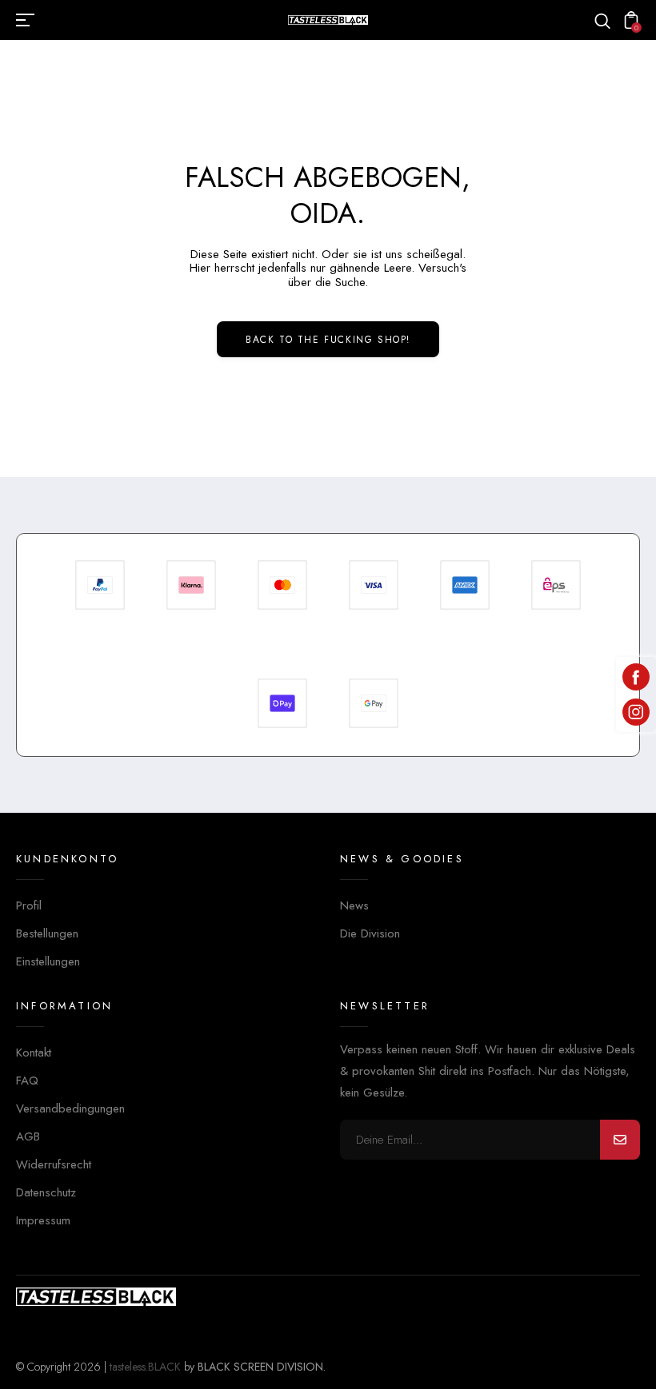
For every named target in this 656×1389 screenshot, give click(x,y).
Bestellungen (47, 933)
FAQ (27, 1080)
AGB (28, 1136)
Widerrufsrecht (53, 1164)
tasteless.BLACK (145, 1367)
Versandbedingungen (70, 1108)
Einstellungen (48, 961)
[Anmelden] (620, 1140)
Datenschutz (46, 1192)
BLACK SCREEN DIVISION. (262, 1367)
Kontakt (33, 1052)
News (354, 905)
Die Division (370, 933)
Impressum (43, 1220)
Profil (29, 905)
